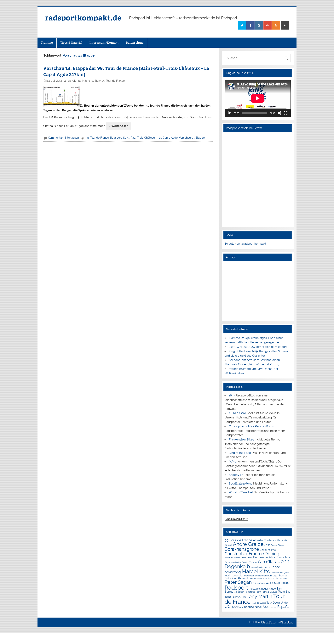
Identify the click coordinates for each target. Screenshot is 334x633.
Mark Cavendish (234, 575)
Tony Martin (259, 596)
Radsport (116, 137)
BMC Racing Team (275, 545)
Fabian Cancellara (279, 557)
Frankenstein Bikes (241, 439)
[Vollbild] (286, 113)
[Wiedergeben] (230, 113)
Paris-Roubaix (260, 578)
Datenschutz (135, 42)
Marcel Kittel (257, 571)
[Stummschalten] (279, 113)
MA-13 (233, 461)
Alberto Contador (264, 540)
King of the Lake (240, 453)
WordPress (268, 622)
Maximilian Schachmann (256, 575)
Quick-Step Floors (277, 582)
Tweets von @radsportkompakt (245, 243)
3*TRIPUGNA (237, 413)
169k (232, 395)
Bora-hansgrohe (242, 549)
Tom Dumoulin (235, 597)
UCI (228, 606)
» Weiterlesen (118, 126)
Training (47, 42)
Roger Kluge (268, 588)
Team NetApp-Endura (266, 592)
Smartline (287, 622)
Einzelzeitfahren (232, 557)
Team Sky (284, 591)
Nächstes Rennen (93, 80)
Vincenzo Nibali (252, 607)
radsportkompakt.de (83, 17)
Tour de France (115, 80)
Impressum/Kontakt (103, 42)
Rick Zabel (254, 588)
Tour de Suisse (258, 603)
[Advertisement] (258, 291)
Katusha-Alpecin (260, 567)
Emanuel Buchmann (254, 557)
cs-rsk (72, 80)
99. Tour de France (97, 137)
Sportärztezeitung (240, 483)
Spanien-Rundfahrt (245, 592)
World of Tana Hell (241, 492)
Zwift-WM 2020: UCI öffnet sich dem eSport (258, 347)
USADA (236, 607)
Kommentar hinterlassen (63, 137)
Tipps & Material (71, 42)
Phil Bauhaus (259, 583)
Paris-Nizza (245, 578)
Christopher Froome (244, 553)
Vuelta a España (276, 607)
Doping (272, 553)
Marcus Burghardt (281, 572)
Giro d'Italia (267, 561)
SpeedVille (236, 475)
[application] (258, 98)
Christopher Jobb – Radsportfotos (251, 426)
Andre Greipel (249, 544)
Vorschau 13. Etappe (192, 137)
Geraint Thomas (249, 562)
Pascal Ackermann (278, 578)
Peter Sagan (238, 582)
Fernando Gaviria (233, 562)
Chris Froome (268, 549)
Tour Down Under (278, 602)
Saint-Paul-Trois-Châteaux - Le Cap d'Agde (150, 137)
